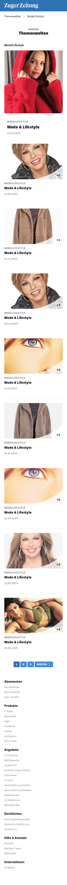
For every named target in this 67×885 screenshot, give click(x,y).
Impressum (10, 829)
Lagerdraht (10, 765)
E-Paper (8, 711)
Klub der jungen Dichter (17, 770)
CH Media (9, 867)
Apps (7, 721)
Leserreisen (10, 775)
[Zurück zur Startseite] (21, 6)
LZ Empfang (11, 755)
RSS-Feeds (10, 741)
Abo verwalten (12, 692)
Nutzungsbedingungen (17, 819)
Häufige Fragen (12, 848)
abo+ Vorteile (11, 696)
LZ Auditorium (12, 800)
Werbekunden (12, 804)
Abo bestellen (11, 687)
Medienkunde (11, 795)
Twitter (8, 731)
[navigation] (10, 16)
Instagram (10, 736)
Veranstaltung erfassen (17, 785)
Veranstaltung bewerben (18, 790)
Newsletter (10, 716)
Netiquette (10, 853)
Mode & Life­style (23, 126)
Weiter (42, 664)
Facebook (9, 726)
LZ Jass (8, 780)
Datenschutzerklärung (16, 824)
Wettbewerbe (11, 760)
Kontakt (8, 843)
